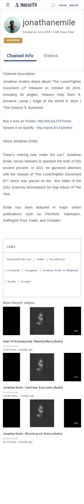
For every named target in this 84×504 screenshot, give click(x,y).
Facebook (13, 270)
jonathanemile (10, 346)
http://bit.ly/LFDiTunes (54, 121)
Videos (50, 55)
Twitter (40, 259)
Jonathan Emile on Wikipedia (60, 270)
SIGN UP (73, 5)
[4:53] (42, 335)
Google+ (26, 281)
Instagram (31, 270)
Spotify (11, 281)
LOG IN (62, 5)
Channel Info (20, 55)
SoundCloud (57, 259)
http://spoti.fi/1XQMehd (54, 128)
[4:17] (42, 381)
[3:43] (42, 427)
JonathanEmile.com (19, 259)
